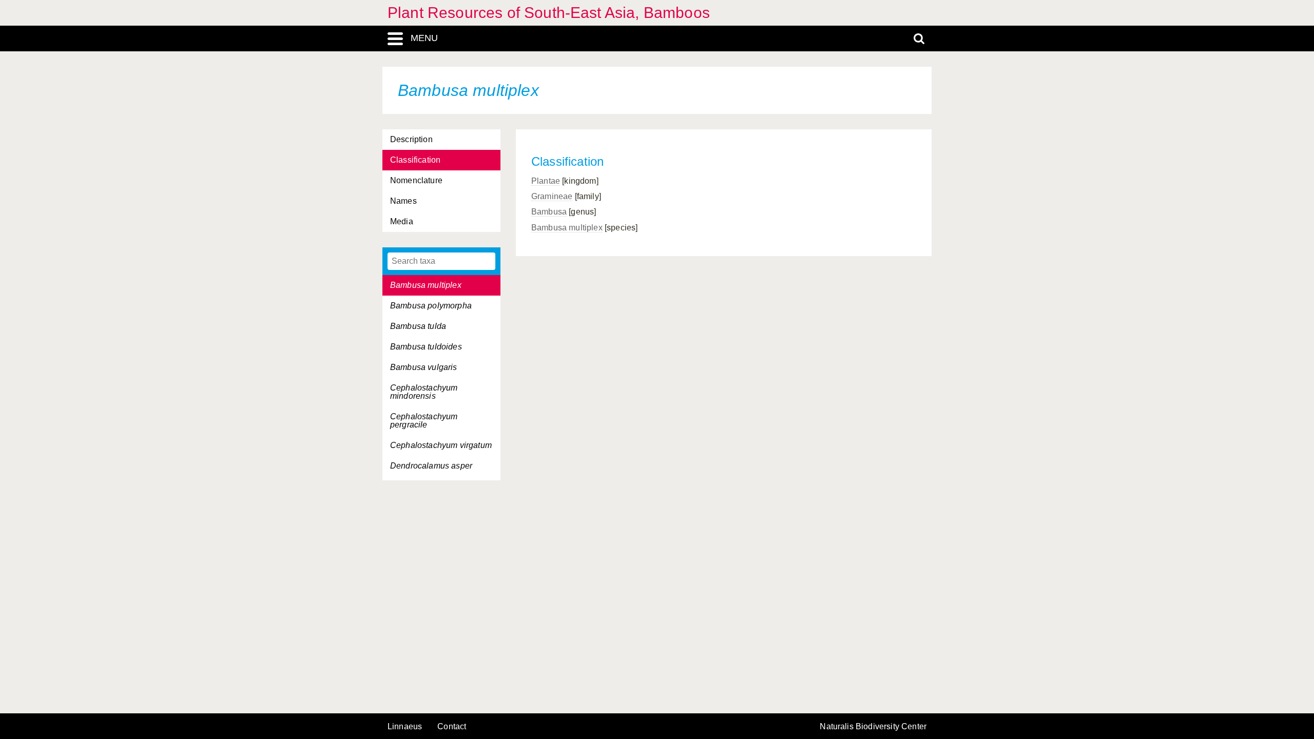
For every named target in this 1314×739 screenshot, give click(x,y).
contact (451, 726)
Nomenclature (416, 180)
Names (403, 201)
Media (401, 221)
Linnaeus (405, 727)
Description (411, 139)
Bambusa (549, 211)
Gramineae (551, 196)
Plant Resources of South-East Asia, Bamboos (549, 12)
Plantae (545, 181)
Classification (415, 159)
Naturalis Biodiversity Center (873, 727)
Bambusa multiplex (567, 227)
